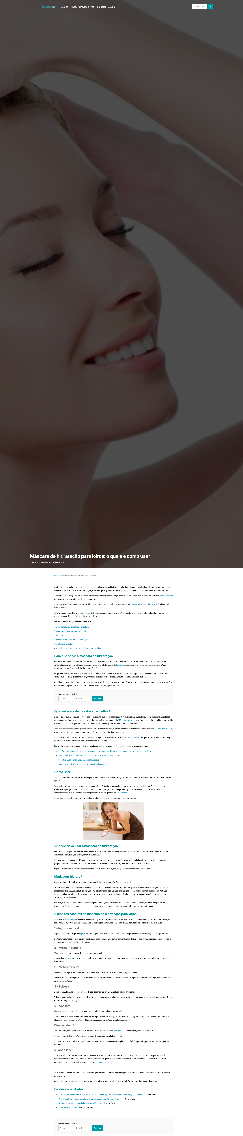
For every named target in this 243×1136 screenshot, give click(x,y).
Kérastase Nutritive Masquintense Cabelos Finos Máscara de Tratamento (89, 755)
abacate (61, 1011)
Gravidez (84, 6)
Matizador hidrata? (64, 644)
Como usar (60, 635)
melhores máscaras (131, 737)
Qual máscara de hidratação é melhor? (72, 631)
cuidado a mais (137, 604)
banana (62, 953)
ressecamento (167, 595)
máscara (86, 613)
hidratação (151, 604)
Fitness (74, 6)
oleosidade (122, 792)
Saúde (111, 6)
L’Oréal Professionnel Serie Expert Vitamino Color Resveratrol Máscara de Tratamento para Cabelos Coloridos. (104, 751)
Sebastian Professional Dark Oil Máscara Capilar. (78, 760)
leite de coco (119, 1030)
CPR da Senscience (126, 720)
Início (56, 575)
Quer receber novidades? (68, 694)
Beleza (64, 6)
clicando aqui (102, 1062)
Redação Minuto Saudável (41, 562)
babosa (76, 992)
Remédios (101, 6)
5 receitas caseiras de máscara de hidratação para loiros (79, 648)
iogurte (82, 933)
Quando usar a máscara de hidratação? (72, 639)
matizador (126, 882)
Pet (92, 6)
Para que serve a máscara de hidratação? (73, 627)
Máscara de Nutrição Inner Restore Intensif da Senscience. (83, 764)
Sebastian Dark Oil (164, 728)
